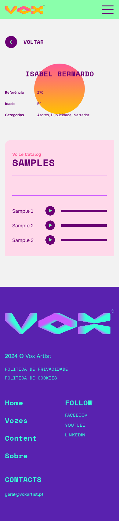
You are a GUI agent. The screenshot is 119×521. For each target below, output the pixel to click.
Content (21, 437)
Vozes (16, 420)
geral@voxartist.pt (24, 494)
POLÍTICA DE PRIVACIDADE (36, 369)
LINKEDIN (75, 434)
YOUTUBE (75, 425)
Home (14, 402)
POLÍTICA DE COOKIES (31, 378)
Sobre (16, 455)
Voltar (33, 42)
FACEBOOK (76, 415)
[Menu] (107, 9)
